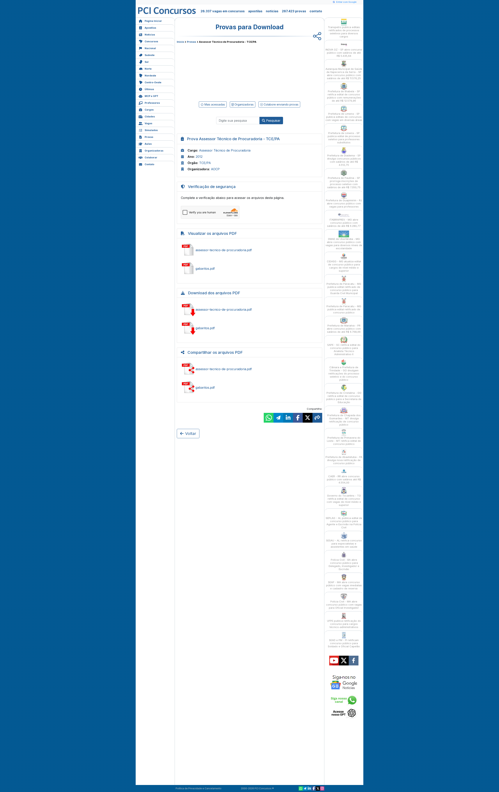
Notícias (150, 34)
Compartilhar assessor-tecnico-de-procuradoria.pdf (249, 369)
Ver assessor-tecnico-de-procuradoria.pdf (249, 250)
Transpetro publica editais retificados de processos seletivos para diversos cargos (344, 32)
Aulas (148, 143)
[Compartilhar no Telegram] (278, 418)
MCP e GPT (151, 96)
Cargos (149, 109)
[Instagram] (322, 788)
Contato (149, 164)
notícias (272, 11)
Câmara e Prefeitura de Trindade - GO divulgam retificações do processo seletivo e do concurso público (343, 373)
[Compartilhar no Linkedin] (288, 418)
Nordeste (150, 75)
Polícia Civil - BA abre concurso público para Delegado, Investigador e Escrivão (344, 564)
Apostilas (150, 27)
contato (316, 11)
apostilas (255, 11)
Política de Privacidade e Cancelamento (198, 788)
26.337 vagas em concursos (223, 11)
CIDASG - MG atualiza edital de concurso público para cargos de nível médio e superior (344, 266)
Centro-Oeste (153, 82)
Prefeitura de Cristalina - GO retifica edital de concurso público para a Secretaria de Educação (343, 397)
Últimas (149, 89)
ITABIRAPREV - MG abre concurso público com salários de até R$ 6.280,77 (344, 222)
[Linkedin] (309, 788)
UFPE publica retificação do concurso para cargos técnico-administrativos (344, 624)
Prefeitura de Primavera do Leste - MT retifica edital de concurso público (344, 440)
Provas (149, 137)
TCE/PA (205, 163)
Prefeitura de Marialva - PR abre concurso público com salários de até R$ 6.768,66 (344, 328)
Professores (152, 102)
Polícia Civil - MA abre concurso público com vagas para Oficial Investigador (344, 604)
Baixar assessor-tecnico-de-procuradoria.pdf (249, 309)
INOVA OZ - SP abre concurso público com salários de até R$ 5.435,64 (344, 52)
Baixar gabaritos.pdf (249, 328)
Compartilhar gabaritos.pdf (249, 387)
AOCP (215, 169)
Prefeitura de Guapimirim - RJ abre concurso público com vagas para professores (344, 203)
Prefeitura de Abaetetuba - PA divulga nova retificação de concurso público (344, 460)
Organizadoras (154, 150)
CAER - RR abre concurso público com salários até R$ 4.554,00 (344, 479)
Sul (147, 61)
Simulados (151, 130)
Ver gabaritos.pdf (249, 268)
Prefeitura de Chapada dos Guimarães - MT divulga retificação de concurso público (344, 420)
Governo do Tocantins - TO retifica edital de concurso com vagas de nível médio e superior (344, 500)
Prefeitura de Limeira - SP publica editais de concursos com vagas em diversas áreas (344, 117)
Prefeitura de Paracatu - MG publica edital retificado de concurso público (343, 309)
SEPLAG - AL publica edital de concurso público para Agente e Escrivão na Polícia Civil (344, 522)
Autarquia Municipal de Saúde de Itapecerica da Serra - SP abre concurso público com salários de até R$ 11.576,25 (344, 73)
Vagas (148, 123)
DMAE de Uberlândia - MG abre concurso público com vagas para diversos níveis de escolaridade (344, 243)
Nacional (150, 48)
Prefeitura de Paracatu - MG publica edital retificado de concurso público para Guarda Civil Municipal (343, 288)
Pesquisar (272, 120)
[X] (318, 788)
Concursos (151, 41)
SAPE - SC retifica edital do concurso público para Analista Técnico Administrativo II (343, 349)
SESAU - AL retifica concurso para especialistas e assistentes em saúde (344, 543)
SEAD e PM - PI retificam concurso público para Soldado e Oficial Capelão (344, 643)
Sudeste (150, 55)
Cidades (150, 116)
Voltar (190, 433)
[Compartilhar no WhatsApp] (268, 418)
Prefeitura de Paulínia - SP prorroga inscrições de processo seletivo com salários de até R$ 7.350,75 (343, 182)
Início (180, 41)
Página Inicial (153, 21)
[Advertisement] (217, 71)
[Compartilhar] (317, 418)
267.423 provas (294, 11)
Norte (148, 68)
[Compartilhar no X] (307, 418)
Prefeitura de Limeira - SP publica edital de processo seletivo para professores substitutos (344, 137)
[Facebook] (313, 788)
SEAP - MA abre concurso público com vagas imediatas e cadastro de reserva (344, 585)
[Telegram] (305, 788)
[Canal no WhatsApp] (301, 788)
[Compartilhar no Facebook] (298, 418)
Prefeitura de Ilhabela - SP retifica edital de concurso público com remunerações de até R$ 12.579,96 (344, 96)
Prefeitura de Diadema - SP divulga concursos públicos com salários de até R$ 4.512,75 (344, 160)
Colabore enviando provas (280, 104)
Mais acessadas (214, 104)
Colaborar (151, 157)
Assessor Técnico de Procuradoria (224, 150)
